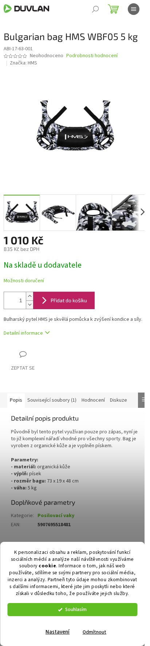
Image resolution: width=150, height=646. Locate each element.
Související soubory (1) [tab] (51, 400)
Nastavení (58, 632)
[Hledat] (95, 9)
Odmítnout (94, 632)
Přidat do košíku (69, 300)
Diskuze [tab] (118, 400)
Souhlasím (76, 609)
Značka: (23, 63)
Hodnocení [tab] (93, 400)
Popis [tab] (16, 400)
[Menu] (133, 9)
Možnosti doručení (24, 280)
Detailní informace (23, 333)
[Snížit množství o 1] (29, 304)
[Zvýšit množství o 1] (29, 296)
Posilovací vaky (56, 515)
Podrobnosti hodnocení (92, 55)
